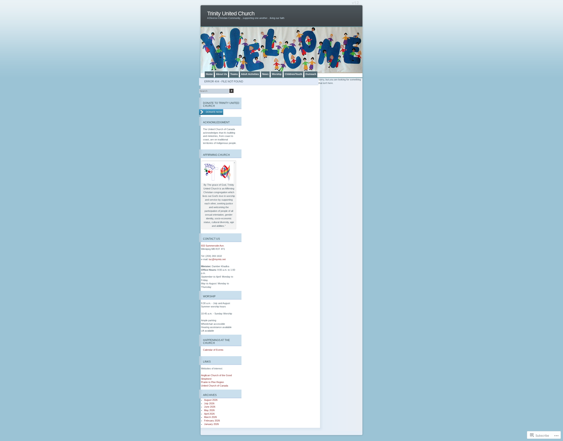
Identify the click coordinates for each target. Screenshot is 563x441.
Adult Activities (250, 74)
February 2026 (212, 420)
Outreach (310, 74)
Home (209, 74)
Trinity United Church (230, 13)
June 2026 (209, 406)
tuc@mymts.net (217, 259)
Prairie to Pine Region (212, 382)
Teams (234, 74)
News (265, 74)
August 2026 (211, 400)
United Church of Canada (214, 385)
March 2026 (210, 417)
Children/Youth (293, 74)
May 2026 (209, 410)
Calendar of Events (213, 349)
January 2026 (211, 424)
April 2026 (209, 413)
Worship (277, 74)
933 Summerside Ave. (212, 245)
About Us (221, 74)
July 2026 (209, 403)
